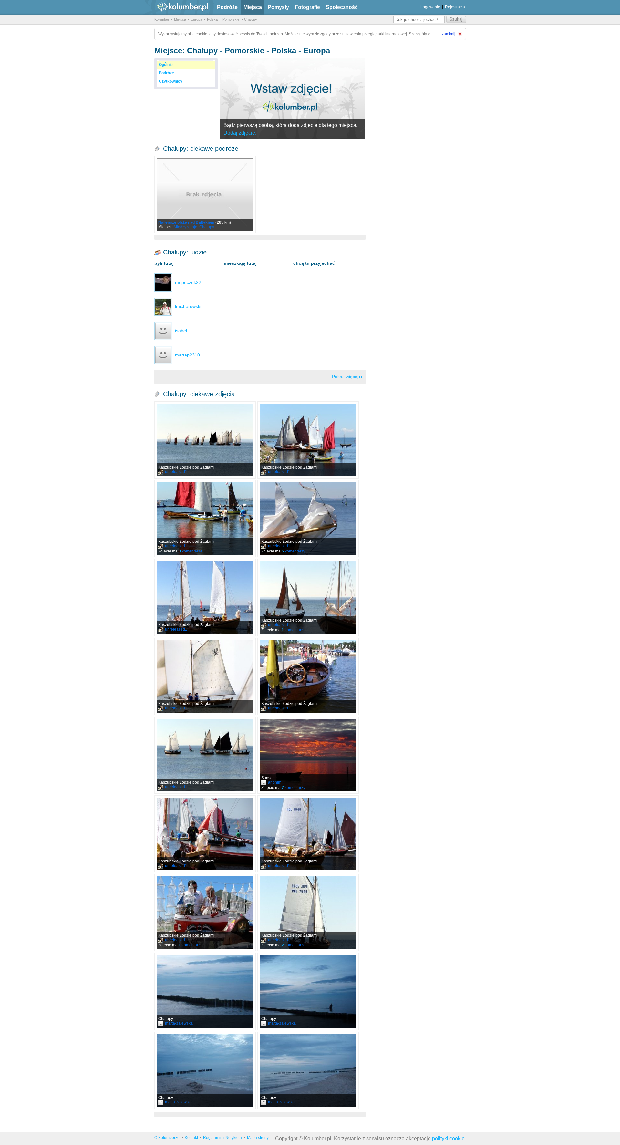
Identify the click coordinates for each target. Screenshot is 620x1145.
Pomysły (278, 7)
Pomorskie (230, 19)
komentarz (292, 630)
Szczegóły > (419, 34)
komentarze (190, 551)
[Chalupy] (205, 991)
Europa (196, 19)
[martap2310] (163, 354)
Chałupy (250, 19)
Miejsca (252, 7)
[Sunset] (308, 755)
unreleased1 (176, 471)
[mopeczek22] (163, 282)
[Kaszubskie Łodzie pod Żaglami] (205, 440)
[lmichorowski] (163, 306)
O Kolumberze (167, 1137)
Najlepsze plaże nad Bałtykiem (186, 222)
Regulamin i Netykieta (222, 1137)
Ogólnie (166, 64)
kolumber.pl (176, 7)
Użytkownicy (170, 81)
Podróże (227, 7)
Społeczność (342, 7)
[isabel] (163, 330)
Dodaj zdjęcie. (239, 133)
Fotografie (307, 7)
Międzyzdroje (185, 227)
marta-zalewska (179, 1023)
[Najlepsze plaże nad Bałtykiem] (205, 194)
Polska (212, 19)
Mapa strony (258, 1137)
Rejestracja (455, 7)
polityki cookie (448, 1138)
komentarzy (293, 551)
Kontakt (191, 1137)
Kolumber (161, 19)
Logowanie (430, 7)
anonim (274, 782)
